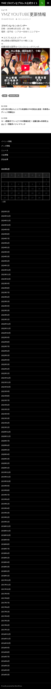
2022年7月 (5, 346)
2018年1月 (5, 576)
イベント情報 (6, 141)
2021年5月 (5, 409)
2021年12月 (6, 378)
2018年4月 (5, 562)
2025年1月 (5, 211)
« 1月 (4, 202)
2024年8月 (5, 234)
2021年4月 (5, 414)
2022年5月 (5, 355)
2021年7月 (5, 400)
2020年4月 (5, 454)
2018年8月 (5, 544)
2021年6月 (5, 405)
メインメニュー (48, 3)
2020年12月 (6, 432)
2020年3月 (5, 459)
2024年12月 (6, 216)
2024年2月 (5, 261)
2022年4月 (5, 360)
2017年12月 (6, 580)
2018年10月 (6, 535)
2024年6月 (5, 243)
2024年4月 (5, 252)
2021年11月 (6, 382)
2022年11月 (6, 328)
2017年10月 (6, 589)
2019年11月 (6, 477)
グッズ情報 (5, 146)
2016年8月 (5, 652)
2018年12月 (6, 526)
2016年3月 (5, 675)
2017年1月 (5, 630)
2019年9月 (5, 486)
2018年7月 (5, 549)
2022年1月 (5, 373)
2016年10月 (6, 643)
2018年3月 (5, 567)
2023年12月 (6, 270)
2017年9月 (5, 594)
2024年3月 (5, 256)
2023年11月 (6, 274)
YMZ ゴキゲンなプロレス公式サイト (19, 3)
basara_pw (14, 95)
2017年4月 (5, 616)
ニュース (4, 10)
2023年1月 (5, 319)
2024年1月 (5, 265)
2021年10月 (6, 387)
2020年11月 (6, 436)
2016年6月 (5, 661)
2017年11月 (6, 585)
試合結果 (4, 159)
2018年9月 (5, 540)
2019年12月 (6, 472)
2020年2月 (5, 463)
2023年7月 (5, 292)
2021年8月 (5, 396)
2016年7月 (5, 657)
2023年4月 (5, 306)
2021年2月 (5, 423)
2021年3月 (5, 418)
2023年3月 (5, 310)
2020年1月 (5, 468)
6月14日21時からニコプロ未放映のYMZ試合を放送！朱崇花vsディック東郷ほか (25, 109)
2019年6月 (5, 499)
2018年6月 (5, 553)
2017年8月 (5, 598)
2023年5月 (5, 301)
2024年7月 (5, 238)
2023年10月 (6, 279)
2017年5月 (5, 612)
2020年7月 (5, 441)
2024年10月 (6, 225)
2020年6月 (5, 445)
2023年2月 (5, 315)
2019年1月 (5, 522)
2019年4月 (5, 508)
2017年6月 (5, 607)
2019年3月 (5, 513)
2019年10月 (6, 481)
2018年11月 (6, 531)
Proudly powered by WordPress (11, 686)
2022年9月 (5, 337)
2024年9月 (5, 229)
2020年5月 (5, 450)
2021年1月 (5, 427)
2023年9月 (5, 283)
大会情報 (4, 155)
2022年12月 (6, 324)
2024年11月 (6, 220)
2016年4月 (5, 670)
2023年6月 (5, 297)
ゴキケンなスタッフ (24, 19)
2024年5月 (5, 247)
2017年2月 (5, 625)
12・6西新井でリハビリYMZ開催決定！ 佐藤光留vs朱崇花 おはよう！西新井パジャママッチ (25, 121)
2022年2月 (5, 369)
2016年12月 (6, 634)
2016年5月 (5, 666)
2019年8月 (5, 490)
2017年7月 (5, 603)
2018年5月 (5, 558)
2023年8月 (5, 288)
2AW (4, 95)
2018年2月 (5, 571)
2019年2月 (5, 517)
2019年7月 (5, 495)
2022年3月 (5, 364)
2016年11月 (6, 639)
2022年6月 (5, 351)
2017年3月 (5, 621)
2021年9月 (5, 391)
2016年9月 (5, 648)
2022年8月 (5, 342)
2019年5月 (5, 504)
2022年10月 (6, 333)
